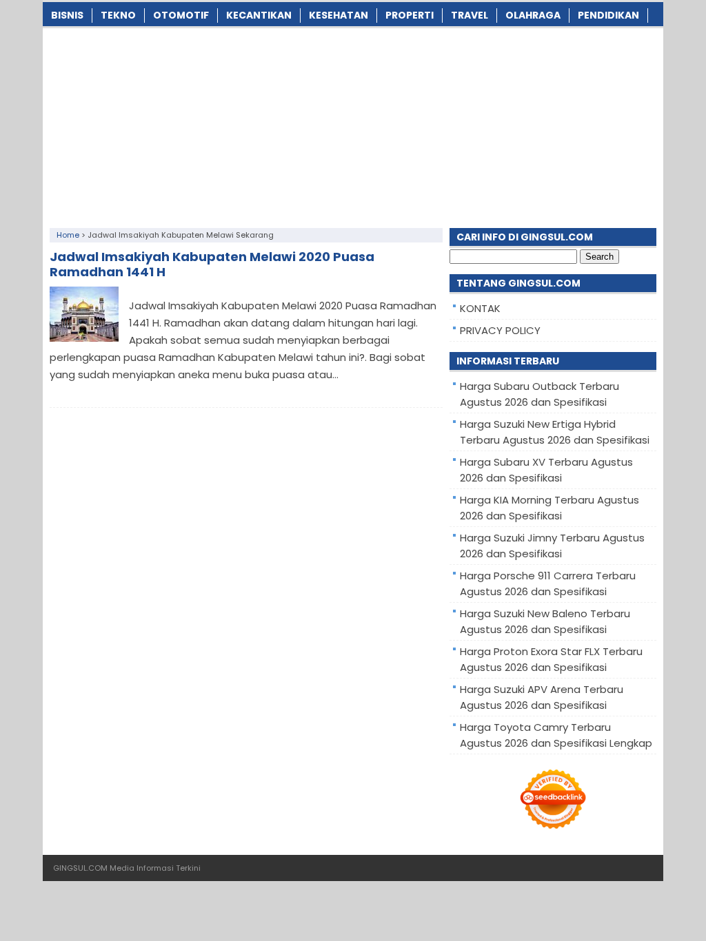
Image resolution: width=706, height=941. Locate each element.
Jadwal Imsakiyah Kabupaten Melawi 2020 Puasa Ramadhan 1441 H (212, 264)
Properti (409, 15)
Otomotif (181, 15)
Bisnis (67, 15)
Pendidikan (608, 15)
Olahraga (533, 15)
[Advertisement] (353, 124)
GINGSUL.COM (80, 867)
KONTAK (480, 308)
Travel (469, 15)
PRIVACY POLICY (500, 330)
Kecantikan (259, 15)
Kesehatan (338, 15)
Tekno (118, 15)
